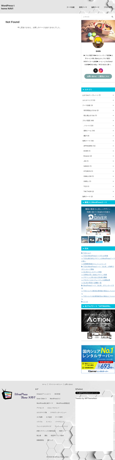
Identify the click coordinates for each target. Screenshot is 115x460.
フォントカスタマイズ (44, 426)
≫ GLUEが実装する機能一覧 (91, 283)
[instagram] (100, 70)
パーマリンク (59, 422)
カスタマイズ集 (42, 412)
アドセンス (40, 408)
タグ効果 (39, 417)
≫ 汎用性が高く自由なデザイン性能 (94, 275)
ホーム (44, 384)
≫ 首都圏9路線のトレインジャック (93, 264)
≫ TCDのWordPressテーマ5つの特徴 (94, 256)
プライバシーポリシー (55, 384)
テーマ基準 (59, 417)
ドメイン (49, 422)
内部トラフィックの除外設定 (46, 431)
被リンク (50, 440)
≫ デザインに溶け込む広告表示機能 (94, 277)
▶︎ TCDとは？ (86, 253)
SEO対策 (57, 394)
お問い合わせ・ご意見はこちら (98, 76)
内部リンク (62, 431)
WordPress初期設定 (63, 403)
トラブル (39, 422)
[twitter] (95, 70)
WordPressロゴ (55, 398)
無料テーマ (95, 7)
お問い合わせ (69, 384)
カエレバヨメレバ (53, 408)
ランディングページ (61, 426)
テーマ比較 (71, 7)
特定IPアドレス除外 (57, 435)
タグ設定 (49, 417)
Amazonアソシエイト (44, 394)
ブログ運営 (108, 7)
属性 (45, 435)
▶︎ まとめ (84, 302)
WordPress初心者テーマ (45, 403)
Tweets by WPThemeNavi (86, 398)
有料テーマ (83, 7)
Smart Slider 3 (41, 398)
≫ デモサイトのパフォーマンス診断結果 (95, 280)
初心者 (39, 435)
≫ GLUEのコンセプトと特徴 (91, 272)
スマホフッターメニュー (58, 412)
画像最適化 (40, 440)
